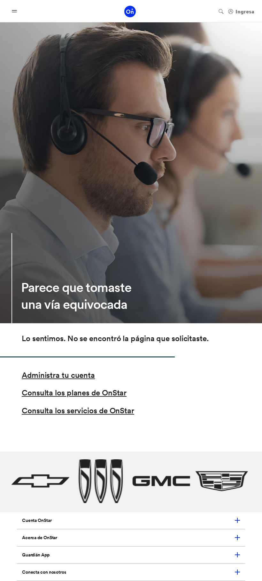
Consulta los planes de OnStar (74, 392)
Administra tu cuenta (58, 375)
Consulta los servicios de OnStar (78, 410)
